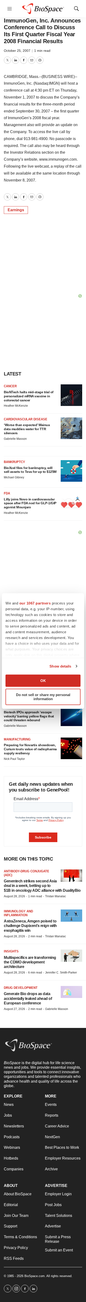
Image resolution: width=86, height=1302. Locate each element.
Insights (11, 951)
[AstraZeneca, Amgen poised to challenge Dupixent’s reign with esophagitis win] (71, 915)
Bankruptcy (14, 462)
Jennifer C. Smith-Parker (61, 972)
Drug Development (21, 988)
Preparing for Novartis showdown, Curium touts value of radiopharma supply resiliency (30, 749)
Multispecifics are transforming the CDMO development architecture (30, 962)
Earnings (16, 210)
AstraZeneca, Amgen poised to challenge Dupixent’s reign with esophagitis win (30, 925)
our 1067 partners (35, 603)
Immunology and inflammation (18, 913)
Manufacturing (17, 739)
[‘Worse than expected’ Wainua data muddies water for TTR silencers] (71, 428)
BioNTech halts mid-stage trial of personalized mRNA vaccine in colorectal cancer (29, 396)
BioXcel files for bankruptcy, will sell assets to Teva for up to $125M (30, 470)
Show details (60, 666)
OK (43, 681)
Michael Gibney (14, 477)
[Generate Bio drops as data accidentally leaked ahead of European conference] (71, 992)
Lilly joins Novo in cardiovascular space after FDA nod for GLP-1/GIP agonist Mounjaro (30, 503)
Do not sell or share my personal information (43, 697)
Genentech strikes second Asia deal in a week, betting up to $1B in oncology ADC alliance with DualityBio (42, 885)
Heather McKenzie (16, 405)
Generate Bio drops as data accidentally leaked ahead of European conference (28, 998)
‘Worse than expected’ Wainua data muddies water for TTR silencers (27, 429)
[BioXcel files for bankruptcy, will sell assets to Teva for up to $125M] (71, 471)
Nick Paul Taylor (14, 759)
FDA (7, 493)
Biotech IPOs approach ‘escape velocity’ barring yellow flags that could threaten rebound (29, 716)
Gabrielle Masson (15, 438)
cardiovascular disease (25, 419)
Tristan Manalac (55, 896)
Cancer (10, 386)
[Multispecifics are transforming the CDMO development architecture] (71, 956)
